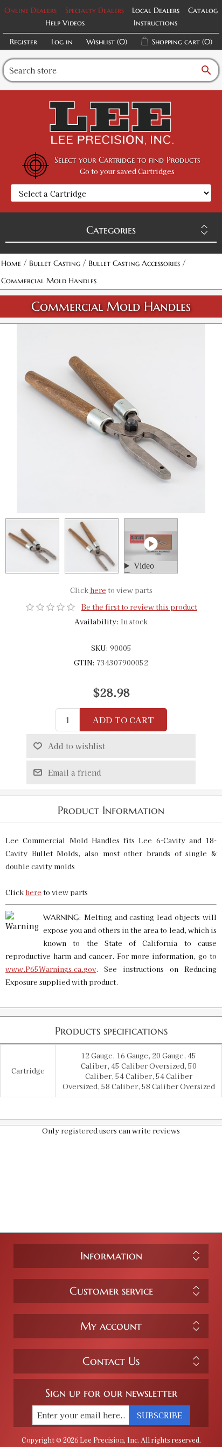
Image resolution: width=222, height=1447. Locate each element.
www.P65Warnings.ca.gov (50, 969)
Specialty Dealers (94, 10)
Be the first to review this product (139, 607)
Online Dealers (30, 10)
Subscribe (159, 1415)
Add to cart (123, 719)
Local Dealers (155, 10)
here (98, 590)
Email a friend (74, 772)
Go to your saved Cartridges (127, 171)
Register (23, 41)
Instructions (155, 23)
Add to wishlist (76, 746)
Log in (62, 41)
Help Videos (65, 23)
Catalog (203, 10)
